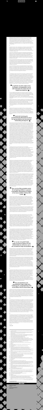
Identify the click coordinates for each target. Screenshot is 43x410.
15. (9, 345)
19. (9, 351)
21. (9, 353)
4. (9, 334)
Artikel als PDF (11, 325)
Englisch (10, 388)
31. (9, 363)
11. (9, 342)
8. (9, 338)
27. (9, 359)
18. (9, 347)
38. (9, 370)
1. (9, 330)
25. (9, 357)
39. (9, 372)
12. (9, 343)
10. (9, 341)
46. (9, 379)
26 (16, 154)
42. (9, 374)
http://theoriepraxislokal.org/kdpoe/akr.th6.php (28, 379)
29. (9, 360)
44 (25, 318)
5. (9, 336)
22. (9, 355)
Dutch (12, 388)
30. (9, 361)
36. (9, 368)
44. (9, 375)
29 (17, 182)
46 (13, 320)
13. (9, 344)
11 (13, 78)
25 (12, 150)
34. (9, 366)
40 (20, 293)
